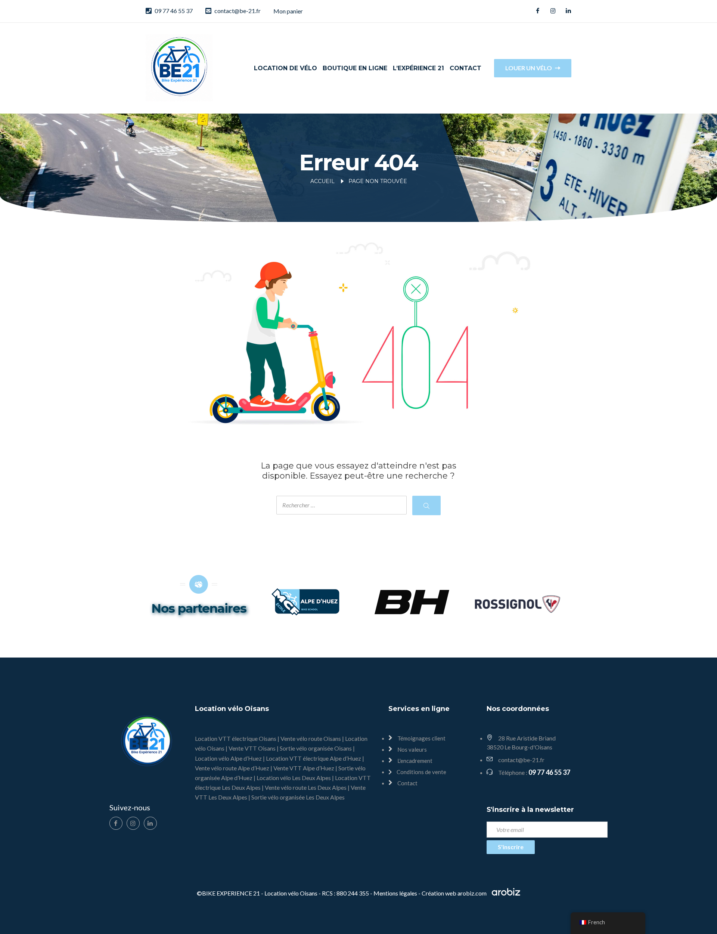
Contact (465, 68)
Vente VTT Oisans (252, 748)
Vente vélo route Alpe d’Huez (232, 767)
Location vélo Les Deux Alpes (294, 777)
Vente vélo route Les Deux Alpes (306, 787)
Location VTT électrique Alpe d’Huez (313, 758)
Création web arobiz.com (455, 893)
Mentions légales (395, 893)
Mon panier (288, 11)
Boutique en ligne (355, 68)
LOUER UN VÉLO (529, 67)
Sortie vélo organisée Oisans (316, 748)
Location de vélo (285, 68)
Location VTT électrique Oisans (235, 738)
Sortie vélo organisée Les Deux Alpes (298, 797)
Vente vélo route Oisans (310, 738)
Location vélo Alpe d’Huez (228, 758)
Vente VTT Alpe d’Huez (303, 767)
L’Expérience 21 (418, 68)
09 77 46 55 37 (174, 10)
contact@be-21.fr (237, 10)
